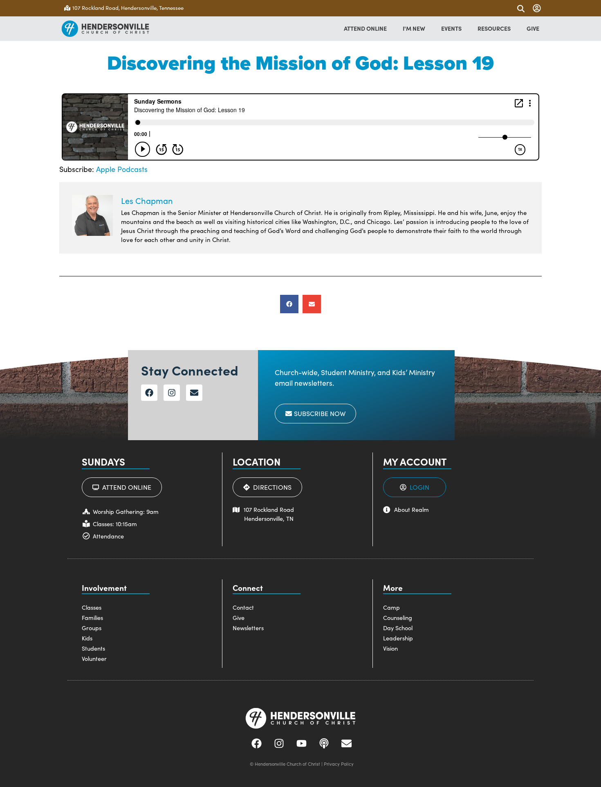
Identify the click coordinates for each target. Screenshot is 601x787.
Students (93, 648)
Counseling (397, 617)
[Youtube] (302, 743)
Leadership (398, 638)
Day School (398, 628)
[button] (289, 304)
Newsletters (248, 628)
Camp (391, 607)
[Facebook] (149, 392)
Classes (91, 607)
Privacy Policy (339, 764)
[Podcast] (324, 743)
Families (92, 617)
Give (238, 617)
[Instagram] (172, 392)
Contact (243, 607)
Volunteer (94, 658)
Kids (87, 638)
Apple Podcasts (122, 169)
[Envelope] (194, 392)
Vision (390, 648)
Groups (91, 628)
